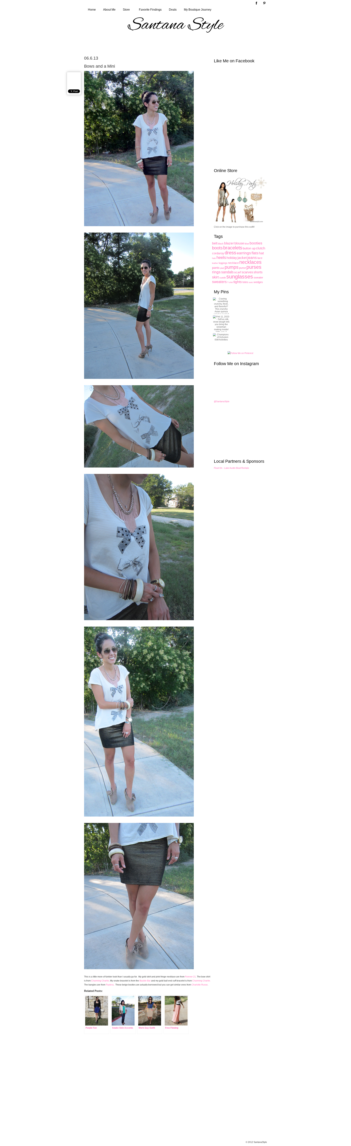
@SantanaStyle (221, 401)
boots (217, 248)
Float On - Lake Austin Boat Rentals (231, 468)
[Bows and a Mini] (140, 229)
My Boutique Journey (197, 9)
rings (216, 272)
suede (222, 277)
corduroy (218, 253)
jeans (252, 257)
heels (221, 257)
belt (214, 243)
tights (237, 282)
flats (255, 253)
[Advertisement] (175, 44)
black (221, 243)
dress (230, 252)
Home (92, 9)
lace (259, 257)
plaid (222, 268)
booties (256, 243)
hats (214, 258)
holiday (232, 258)
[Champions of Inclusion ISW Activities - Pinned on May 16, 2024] (221, 337)
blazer (229, 243)
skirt (215, 277)
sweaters (219, 282)
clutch (260, 248)
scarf (237, 272)
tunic (251, 282)
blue (247, 243)
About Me (109, 9)
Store (126, 9)
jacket (242, 258)
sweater (258, 277)
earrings (244, 253)
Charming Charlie (100, 980)
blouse (239, 243)
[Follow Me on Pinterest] (240, 353)
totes (245, 282)
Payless (110, 984)
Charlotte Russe (200, 984)
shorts (258, 272)
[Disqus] (139, 1090)
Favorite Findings (150, 9)
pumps (232, 267)
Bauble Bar (145, 980)
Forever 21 (190, 976)
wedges (258, 282)
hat (261, 253)
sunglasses (239, 277)
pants (216, 267)
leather (215, 263)
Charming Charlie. (201, 980)
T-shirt (230, 282)
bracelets (232, 247)
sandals (227, 272)
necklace (233, 262)
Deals (173, 9)
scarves (247, 272)
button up (249, 248)
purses (253, 267)
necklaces (250, 262)
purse (242, 267)
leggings (223, 263)
